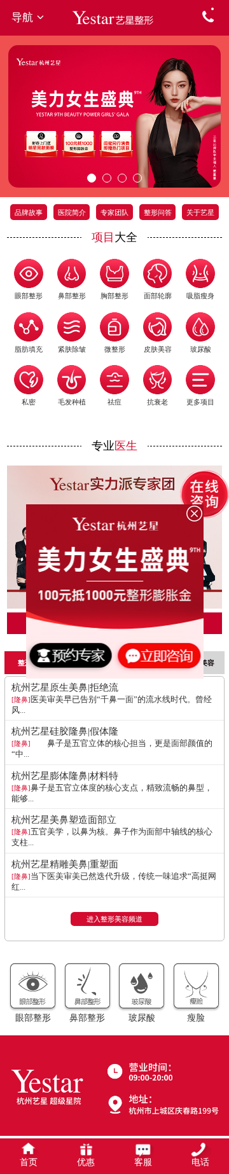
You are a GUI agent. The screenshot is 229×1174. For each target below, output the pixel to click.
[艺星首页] (114, 17)
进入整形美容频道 (114, 919)
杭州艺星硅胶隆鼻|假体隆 (64, 731)
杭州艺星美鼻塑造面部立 (63, 819)
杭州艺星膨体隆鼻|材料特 (64, 775)
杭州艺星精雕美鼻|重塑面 (64, 864)
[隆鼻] (21, 699)
